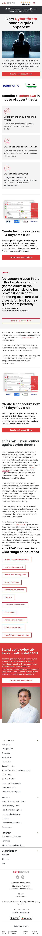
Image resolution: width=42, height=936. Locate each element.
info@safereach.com (21, 912)
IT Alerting (6, 753)
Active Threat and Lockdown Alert (16, 770)
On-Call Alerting (9, 779)
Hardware (6, 841)
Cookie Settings (35, 932)
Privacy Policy (25, 932)
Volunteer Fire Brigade (11, 792)
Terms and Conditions (13, 932)
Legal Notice (4, 932)
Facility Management (11, 805)
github (22, 877)
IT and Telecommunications (13, 801)
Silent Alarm (7, 757)
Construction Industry (11, 814)
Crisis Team (7, 774)
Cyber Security (8, 766)
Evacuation (6, 744)
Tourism (5, 818)
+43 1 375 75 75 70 (21, 909)
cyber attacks (28, 337)
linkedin (17, 877)
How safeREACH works (11, 836)
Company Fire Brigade (11, 783)
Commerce (7, 827)
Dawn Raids (6, 761)
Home (8, 3)
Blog (3, 863)
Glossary (5, 859)
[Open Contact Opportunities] (34, 3)
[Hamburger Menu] (39, 3)
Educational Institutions (11, 823)
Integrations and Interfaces (13, 845)
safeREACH (20, 524)
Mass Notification (9, 787)
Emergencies (7, 749)
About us (5, 854)
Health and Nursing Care (12, 810)
